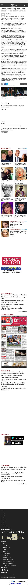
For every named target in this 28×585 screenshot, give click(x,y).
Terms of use (5, 551)
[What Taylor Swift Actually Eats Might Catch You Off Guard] (7, 208)
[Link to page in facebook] (5, 84)
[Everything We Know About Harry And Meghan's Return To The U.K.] (21, 156)
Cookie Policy (12, 577)
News (4, 515)
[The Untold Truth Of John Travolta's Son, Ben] (7, 156)
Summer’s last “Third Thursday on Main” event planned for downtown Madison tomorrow (13, 384)
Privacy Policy (5, 577)
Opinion (4, 519)
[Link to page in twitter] (7, 84)
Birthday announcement (8, 559)
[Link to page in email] (2, 84)
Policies (4, 549)
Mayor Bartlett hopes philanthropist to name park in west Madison (12, 301)
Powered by (20, 221)
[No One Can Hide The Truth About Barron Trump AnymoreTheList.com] (5, 224)
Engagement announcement (8, 561)
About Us (5, 543)
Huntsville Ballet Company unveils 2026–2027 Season (13, 389)
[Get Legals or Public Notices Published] (11, 272)
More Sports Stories (21, 483)
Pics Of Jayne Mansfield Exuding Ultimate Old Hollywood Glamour (20, 182)
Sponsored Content (7, 527)
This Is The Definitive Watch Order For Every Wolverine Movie (20, 216)
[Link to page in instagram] (7, 570)
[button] (25, 5)
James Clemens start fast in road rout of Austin (13, 481)
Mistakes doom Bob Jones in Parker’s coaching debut (12, 308)
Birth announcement (7, 557)
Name (2, 121)
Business (4, 525)
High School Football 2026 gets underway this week (13, 380)
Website (3, 126)
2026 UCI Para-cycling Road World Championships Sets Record (11, 376)
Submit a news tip (6, 553)
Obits (4, 523)
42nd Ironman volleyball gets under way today (20, 98)
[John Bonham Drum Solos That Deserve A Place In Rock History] (7, 173)
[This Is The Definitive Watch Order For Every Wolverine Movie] (21, 208)
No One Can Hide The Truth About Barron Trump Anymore (18, 225)
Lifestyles (5, 521)
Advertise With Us (6, 547)
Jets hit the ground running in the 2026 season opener (12, 305)
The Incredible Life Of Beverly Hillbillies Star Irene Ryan (7, 199)
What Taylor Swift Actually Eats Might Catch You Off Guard (6, 216)
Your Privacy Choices (19, 581)
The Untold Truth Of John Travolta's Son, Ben (6, 164)
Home (4, 513)
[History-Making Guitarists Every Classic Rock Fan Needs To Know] (21, 191)
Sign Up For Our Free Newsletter (10, 565)
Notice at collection (16, 583)
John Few (9, 13)
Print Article (23, 83)
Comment (3, 109)
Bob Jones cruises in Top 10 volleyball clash (7, 98)
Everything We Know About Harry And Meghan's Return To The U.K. (20, 164)
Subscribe (5, 545)
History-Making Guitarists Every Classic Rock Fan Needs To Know (20, 199)
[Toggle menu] (2, 5)
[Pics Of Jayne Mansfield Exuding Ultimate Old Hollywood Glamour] (21, 173)
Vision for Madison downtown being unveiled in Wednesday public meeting (12, 372)
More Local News (22, 311)
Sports (4, 517)
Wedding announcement (8, 563)
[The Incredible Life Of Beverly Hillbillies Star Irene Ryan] (7, 191)
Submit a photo (6, 555)
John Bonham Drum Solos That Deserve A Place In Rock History (7, 182)
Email (2, 123)
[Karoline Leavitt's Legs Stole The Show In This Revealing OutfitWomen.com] (5, 233)
